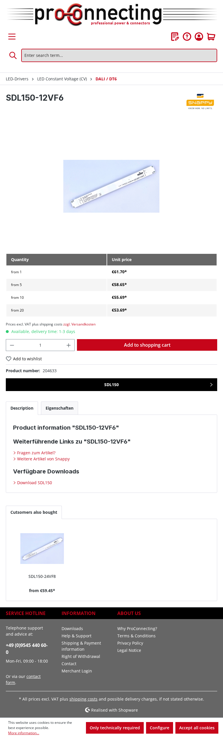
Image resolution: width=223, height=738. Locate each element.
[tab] (22, 408)
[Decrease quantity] (12, 345)
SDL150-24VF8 (42, 576)
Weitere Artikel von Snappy (43, 459)
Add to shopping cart (147, 345)
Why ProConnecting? (137, 628)
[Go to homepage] (111, 15)
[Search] (13, 55)
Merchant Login (77, 671)
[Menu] (12, 36)
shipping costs (83, 699)
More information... (23, 732)
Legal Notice (129, 650)
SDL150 (111, 384)
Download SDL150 (34, 482)
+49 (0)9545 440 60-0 (27, 648)
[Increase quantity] (69, 345)
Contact (69, 663)
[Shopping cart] (211, 36)
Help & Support (76, 635)
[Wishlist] (175, 36)
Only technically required (115, 727)
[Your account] (199, 36)
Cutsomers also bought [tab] (33, 512)
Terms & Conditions (136, 635)
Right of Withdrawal (81, 656)
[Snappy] (200, 102)
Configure (159, 727)
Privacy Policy (130, 643)
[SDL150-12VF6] (111, 186)
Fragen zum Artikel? (35, 452)
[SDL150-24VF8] (42, 548)
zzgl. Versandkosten (79, 324)
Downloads (72, 628)
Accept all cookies (197, 727)
